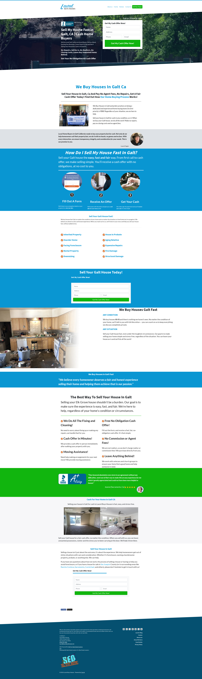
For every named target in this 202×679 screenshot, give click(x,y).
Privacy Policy (138, 644)
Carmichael (89, 567)
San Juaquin (105, 564)
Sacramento (79, 567)
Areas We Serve (138, 640)
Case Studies (139, 642)
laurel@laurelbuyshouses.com (67, 644)
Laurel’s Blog (139, 632)
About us (109, 6)
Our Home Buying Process (114, 97)
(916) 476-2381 (136, 18)
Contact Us (128, 6)
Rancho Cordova (67, 567)
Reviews (121, 6)
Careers (140, 635)
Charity (116, 6)
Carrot (83, 672)
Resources (139, 637)
